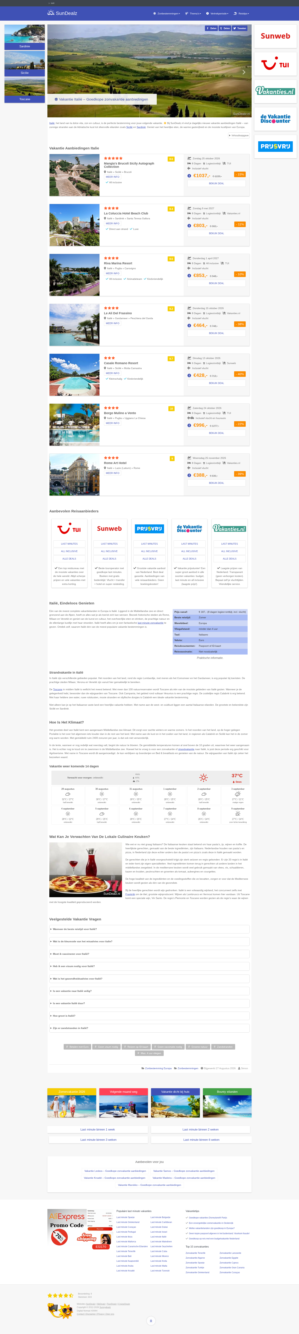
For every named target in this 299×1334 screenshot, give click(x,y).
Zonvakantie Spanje (195, 1263)
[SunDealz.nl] (61, 1295)
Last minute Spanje (125, 1217)
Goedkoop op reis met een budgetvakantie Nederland (214, 1238)
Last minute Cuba (159, 1251)
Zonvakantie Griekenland (197, 1272)
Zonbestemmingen (168, 13)
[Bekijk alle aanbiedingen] (275, 36)
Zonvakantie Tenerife (195, 1253)
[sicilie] (24, 60)
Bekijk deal (216, 183)
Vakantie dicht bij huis (175, 1091)
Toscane (24, 99)
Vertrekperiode (219, 13)
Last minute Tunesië (160, 1271)
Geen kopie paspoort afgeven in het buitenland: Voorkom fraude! (219, 1233)
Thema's (194, 13)
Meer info (112, 176)
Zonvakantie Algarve (195, 1258)
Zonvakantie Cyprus (229, 1263)
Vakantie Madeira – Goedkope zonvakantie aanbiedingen (184, 1177)
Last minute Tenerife (125, 1251)
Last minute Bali (124, 1256)
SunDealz (90, 1304)
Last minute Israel (159, 1232)
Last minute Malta (159, 1266)
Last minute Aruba (124, 1266)
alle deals (69, 558)
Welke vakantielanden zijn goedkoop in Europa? (212, 1228)
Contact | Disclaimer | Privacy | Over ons (95, 1314)
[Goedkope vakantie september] (123, 1106)
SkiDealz (101, 1304)
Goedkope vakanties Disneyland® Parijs (208, 1217)
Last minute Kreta (159, 1261)
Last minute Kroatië (125, 1271)
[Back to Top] (151, 1320)
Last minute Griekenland (127, 1222)
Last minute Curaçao (126, 1227)
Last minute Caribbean (161, 1222)
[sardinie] (24, 34)
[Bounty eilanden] (227, 1106)
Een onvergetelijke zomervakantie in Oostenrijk (211, 1223)
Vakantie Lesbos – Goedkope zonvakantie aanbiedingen (115, 1171)
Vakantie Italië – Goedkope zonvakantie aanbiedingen (103, 99)
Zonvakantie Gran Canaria (232, 1267)
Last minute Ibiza (124, 1237)
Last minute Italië (158, 1237)
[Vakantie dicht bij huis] (175, 1106)
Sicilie (25, 73)
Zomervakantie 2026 (72, 1091)
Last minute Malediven (161, 1241)
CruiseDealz (124, 1304)
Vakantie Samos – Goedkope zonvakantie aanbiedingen (184, 1171)
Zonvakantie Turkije (195, 1267)
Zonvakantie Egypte (229, 1258)
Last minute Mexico (160, 1256)
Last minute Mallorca (126, 1241)
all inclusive (69, 551)
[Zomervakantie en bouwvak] (71, 1106)
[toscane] (24, 86)
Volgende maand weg (123, 1091)
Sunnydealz (105, 1307)
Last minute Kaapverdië (127, 1261)
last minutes (69, 544)
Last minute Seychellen (162, 1246)
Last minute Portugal (126, 1232)
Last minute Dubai (159, 1227)
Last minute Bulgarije (160, 1217)
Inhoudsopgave (240, 135)
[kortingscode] (80, 1227)
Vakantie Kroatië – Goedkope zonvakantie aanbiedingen (114, 1177)
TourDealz (112, 1304)
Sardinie (24, 46)
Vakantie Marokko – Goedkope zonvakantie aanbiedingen (149, 1185)
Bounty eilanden (227, 1091)
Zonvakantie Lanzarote (230, 1253)
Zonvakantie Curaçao (230, 1272)
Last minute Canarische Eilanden (132, 1246)
